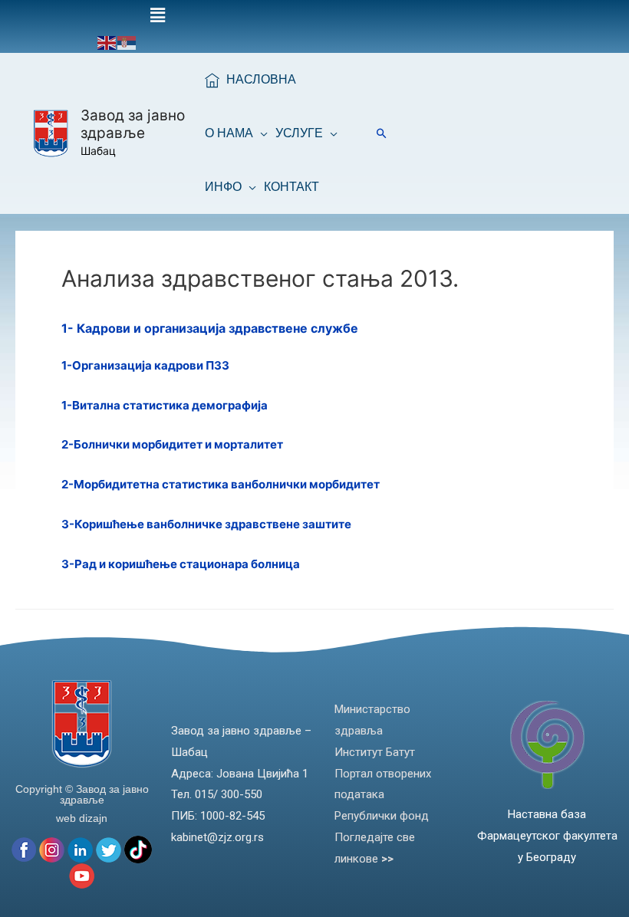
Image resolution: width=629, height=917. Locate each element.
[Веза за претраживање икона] (381, 133)
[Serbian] (127, 42)
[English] (107, 42)
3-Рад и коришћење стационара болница (180, 564)
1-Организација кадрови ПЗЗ (145, 365)
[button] (157, 15)
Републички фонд (381, 816)
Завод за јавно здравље (133, 124)
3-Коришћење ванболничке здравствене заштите (206, 524)
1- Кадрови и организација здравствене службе (209, 328)
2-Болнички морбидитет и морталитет (172, 444)
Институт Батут (374, 752)
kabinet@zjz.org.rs (217, 837)
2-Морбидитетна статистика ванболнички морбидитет (220, 484)
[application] (260, 133)
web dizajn (81, 818)
